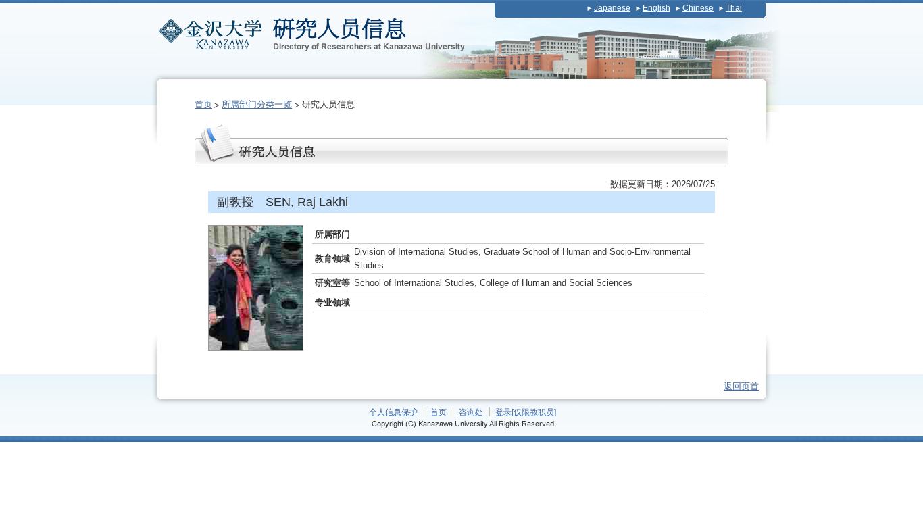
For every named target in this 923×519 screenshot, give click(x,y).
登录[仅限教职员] (525, 411)
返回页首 (741, 386)
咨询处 (471, 411)
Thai (734, 8)
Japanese (612, 8)
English (656, 8)
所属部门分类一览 (257, 104)
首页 (203, 104)
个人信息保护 (393, 411)
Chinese (698, 8)
